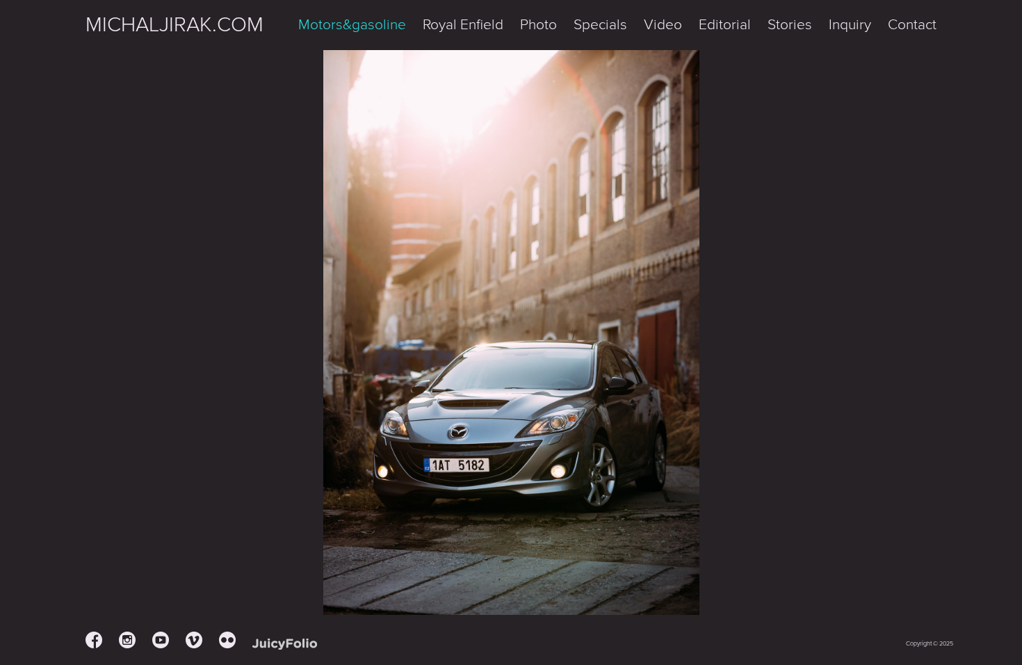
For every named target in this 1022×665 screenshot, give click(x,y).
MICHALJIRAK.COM (174, 25)
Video (663, 24)
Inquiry (850, 24)
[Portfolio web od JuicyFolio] (284, 644)
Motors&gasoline (352, 24)
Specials (600, 24)
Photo (538, 24)
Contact (912, 24)
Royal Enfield (463, 24)
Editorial (725, 24)
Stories (790, 24)
